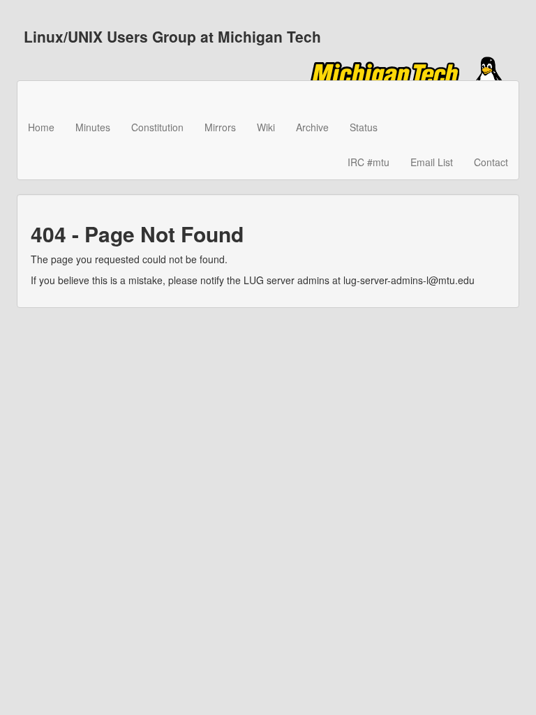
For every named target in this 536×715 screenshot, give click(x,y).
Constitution (157, 127)
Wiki (266, 127)
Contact (491, 162)
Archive (312, 127)
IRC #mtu (368, 162)
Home (41, 127)
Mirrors (220, 127)
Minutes (92, 127)
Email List (431, 162)
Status (364, 127)
